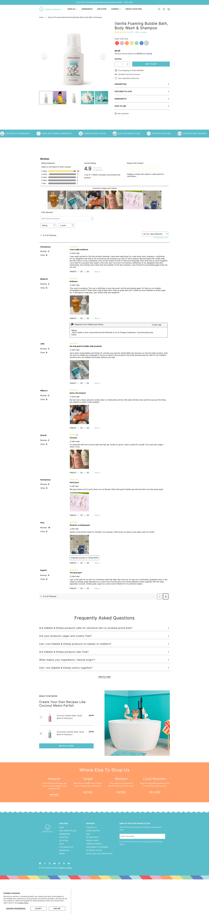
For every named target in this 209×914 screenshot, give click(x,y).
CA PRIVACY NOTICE (94, 850)
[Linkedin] (64, 863)
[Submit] (162, 836)
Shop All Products (55, 17)
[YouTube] (54, 863)
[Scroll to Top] (205, 902)
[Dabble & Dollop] (50, 9)
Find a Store (154, 792)
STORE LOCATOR (93, 831)
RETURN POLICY (92, 837)
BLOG (61, 844)
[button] (168, 9)
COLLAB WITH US (66, 847)
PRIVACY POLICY (92, 840)
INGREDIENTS (64, 834)
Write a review (141, 32)
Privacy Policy (23, 903)
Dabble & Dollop (51, 868)
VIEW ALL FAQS (104, 677)
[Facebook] (40, 863)
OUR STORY (64, 837)
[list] (73, 55)
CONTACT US (91, 827)
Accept (38, 908)
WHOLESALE (64, 850)
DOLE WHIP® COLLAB (67, 831)
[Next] (103, 56)
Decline (57, 908)
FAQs (88, 834)
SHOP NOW (87, 792)
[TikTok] (59, 863)
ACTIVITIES (63, 840)
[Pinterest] (44, 863)
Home (41, 17)
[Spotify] (68, 863)
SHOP (61, 827)
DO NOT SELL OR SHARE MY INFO (99, 854)
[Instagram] (49, 863)
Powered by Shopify (65, 868)
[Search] (159, 9)
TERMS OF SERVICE (94, 844)
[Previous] (44, 56)
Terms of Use (149, 841)
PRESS (62, 854)
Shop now (54, 795)
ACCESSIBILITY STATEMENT (97, 847)
